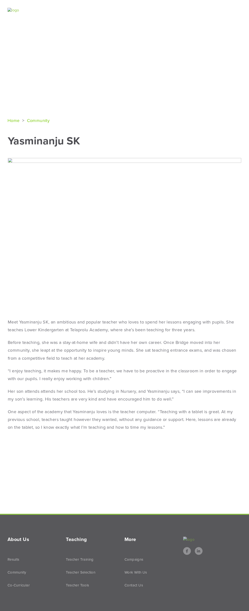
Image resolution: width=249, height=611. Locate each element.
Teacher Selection (80, 572)
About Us (115, 10)
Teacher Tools (77, 585)
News (226, 10)
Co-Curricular (19, 585)
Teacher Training (79, 559)
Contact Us (133, 585)
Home (14, 120)
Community (38, 120)
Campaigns (133, 559)
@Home (205, 10)
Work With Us (135, 572)
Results (144, 10)
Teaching (175, 10)
